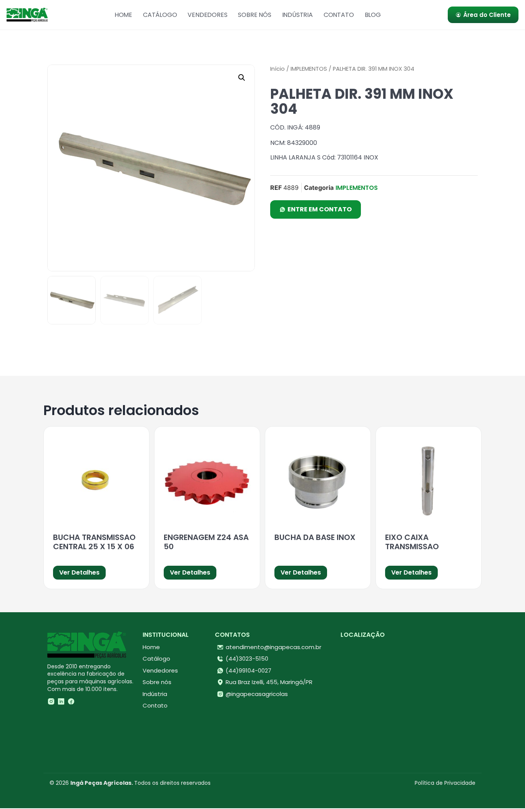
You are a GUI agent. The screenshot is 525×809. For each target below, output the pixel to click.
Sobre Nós (254, 14)
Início (277, 69)
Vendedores (207, 14)
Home (123, 14)
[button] (242, 78)
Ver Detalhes (79, 572)
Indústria (297, 14)
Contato (339, 14)
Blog (373, 14)
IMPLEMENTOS (309, 69)
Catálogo (160, 14)
